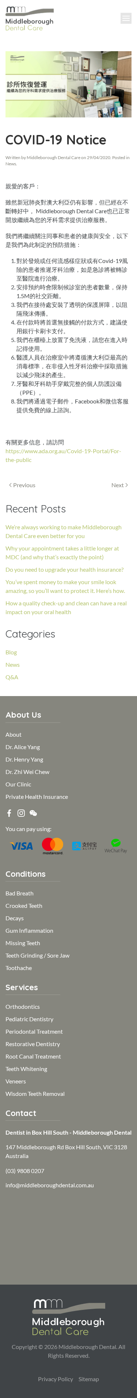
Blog (11, 652)
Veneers (15, 1081)
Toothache (18, 967)
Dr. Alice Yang (22, 746)
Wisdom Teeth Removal (35, 1093)
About (13, 734)
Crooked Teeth (23, 905)
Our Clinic (18, 784)
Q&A (11, 676)
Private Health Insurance (36, 796)
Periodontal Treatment (34, 1031)
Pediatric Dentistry (29, 1018)
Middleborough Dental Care (53, 157)
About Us (23, 715)
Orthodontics (22, 1006)
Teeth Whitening (26, 1068)
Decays (14, 917)
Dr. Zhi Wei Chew (27, 771)
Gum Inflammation (29, 930)
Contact (20, 1113)
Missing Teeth (22, 942)
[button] (126, 18)
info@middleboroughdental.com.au (49, 1184)
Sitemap (89, 1378)
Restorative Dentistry (32, 1043)
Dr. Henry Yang (24, 759)
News (10, 163)
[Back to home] (29, 18)
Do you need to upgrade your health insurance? (64, 569)
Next (117, 484)
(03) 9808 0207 (24, 1170)
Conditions (25, 874)
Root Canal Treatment (33, 1056)
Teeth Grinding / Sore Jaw (37, 955)
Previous (24, 484)
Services (21, 987)
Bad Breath (19, 893)
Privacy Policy (55, 1378)
